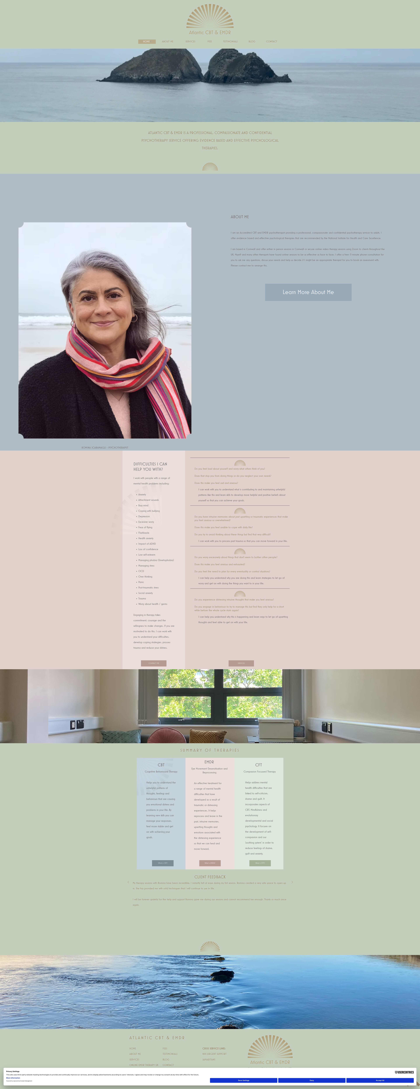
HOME (132, 1048)
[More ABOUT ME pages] (174, 41)
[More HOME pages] (150, 41)
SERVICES (134, 1059)
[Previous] (128, 882)
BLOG (166, 1059)
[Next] (292, 882)
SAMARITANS (208, 1059)
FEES (165, 1048)
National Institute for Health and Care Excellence (354, 238)
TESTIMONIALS (170, 1054)
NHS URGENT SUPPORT (214, 1054)
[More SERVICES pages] (196, 41)
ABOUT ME (135, 1054)
